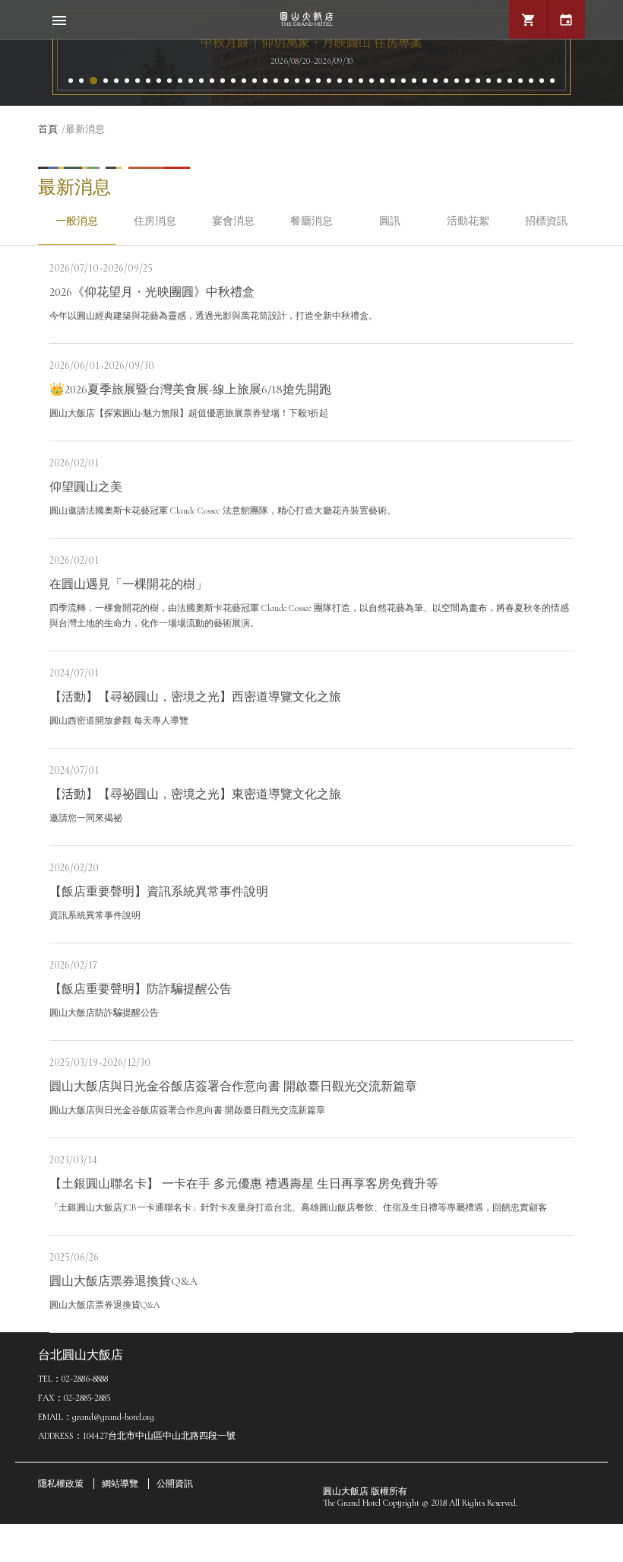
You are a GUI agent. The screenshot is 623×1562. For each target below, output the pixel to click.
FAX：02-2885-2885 (74, 1397)
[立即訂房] (566, 19)
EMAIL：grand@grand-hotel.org (96, 1416)
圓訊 (389, 221)
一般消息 (76, 221)
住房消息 (155, 221)
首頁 (48, 129)
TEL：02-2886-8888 (73, 1378)
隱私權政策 (61, 1483)
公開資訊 (175, 1483)
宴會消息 (233, 221)
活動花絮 (468, 221)
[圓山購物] (528, 19)
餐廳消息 (311, 221)
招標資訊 (546, 221)
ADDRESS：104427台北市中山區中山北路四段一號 (137, 1435)
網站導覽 (120, 1483)
